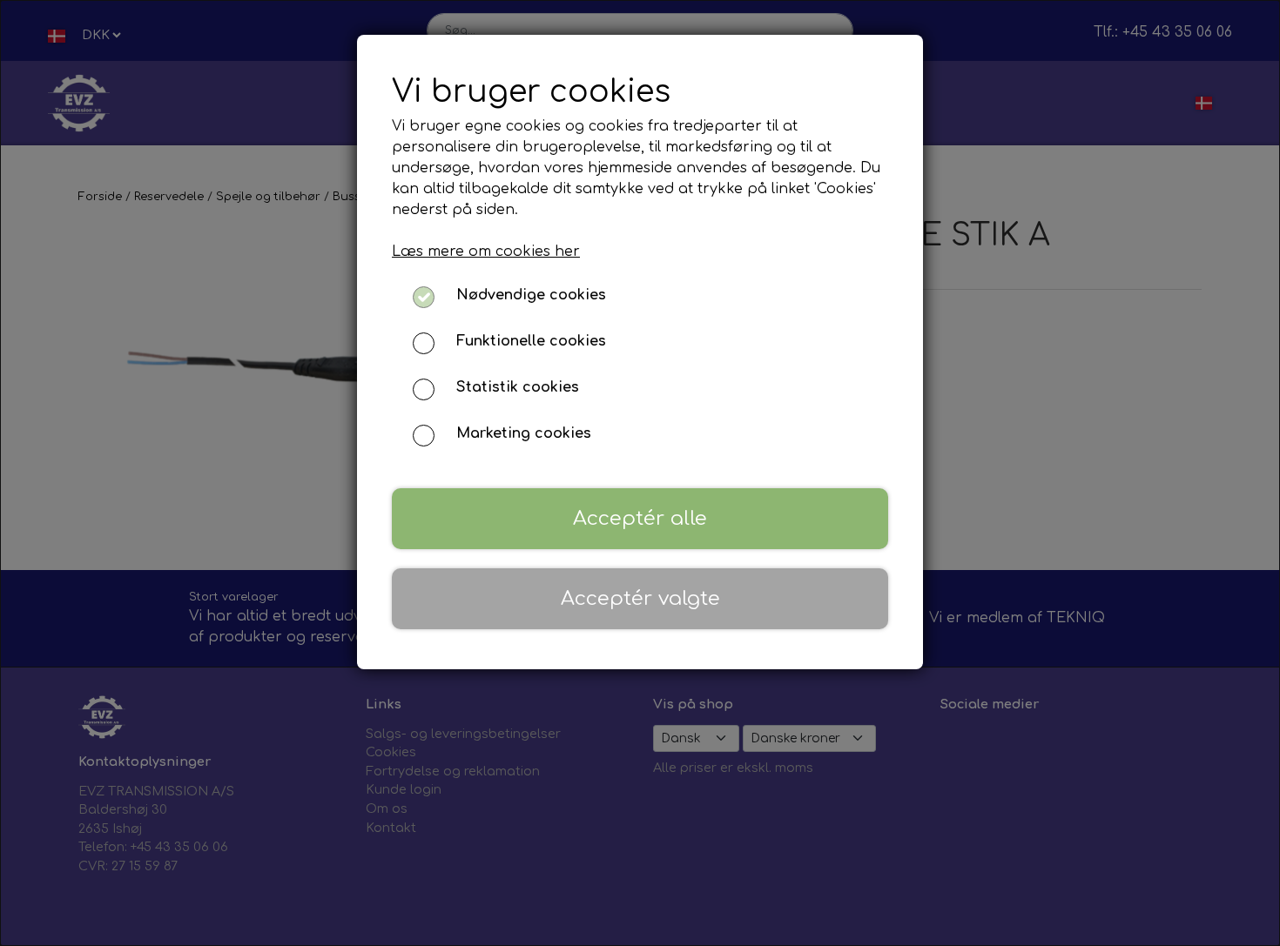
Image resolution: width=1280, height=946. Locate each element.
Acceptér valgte (640, 598)
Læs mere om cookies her (486, 251)
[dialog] (640, 473)
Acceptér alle (640, 518)
